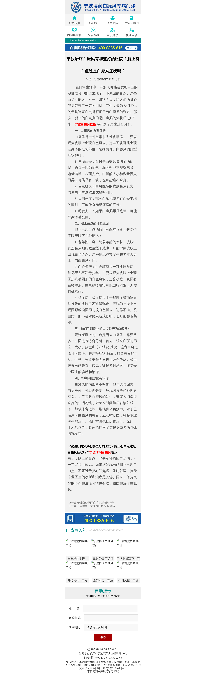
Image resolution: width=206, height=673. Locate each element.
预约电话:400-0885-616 (103, 649)
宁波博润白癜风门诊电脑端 (103, 671)
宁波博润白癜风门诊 (107, 79)
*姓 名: (73, 608)
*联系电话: (74, 617)
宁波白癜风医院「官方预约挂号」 (96, 502)
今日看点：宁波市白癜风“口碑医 (96, 505)
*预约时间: (74, 627)
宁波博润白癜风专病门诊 (75, 40)
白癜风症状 (90, 40)
